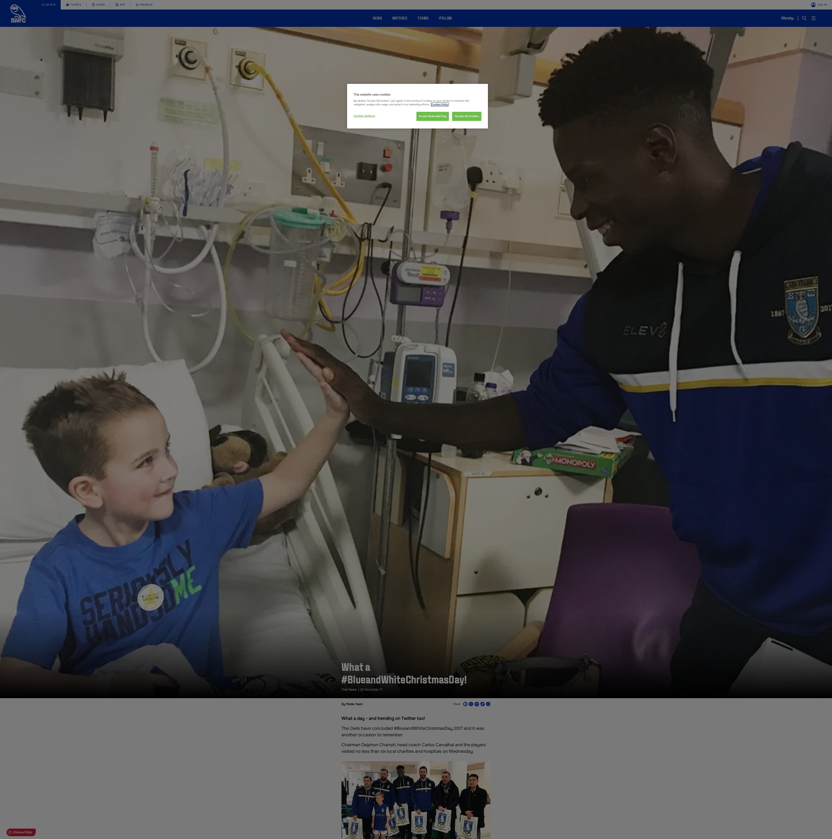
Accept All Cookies (467, 116)
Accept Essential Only (433, 116)
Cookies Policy (439, 104)
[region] (417, 106)
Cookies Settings (364, 115)
